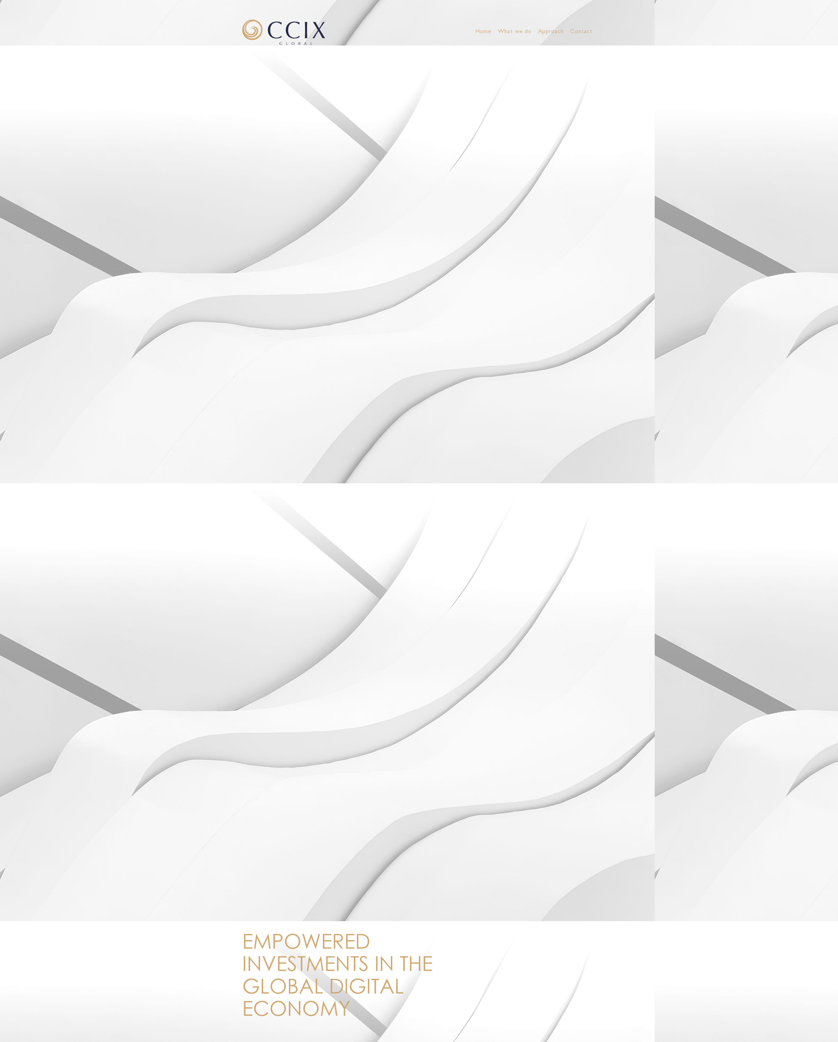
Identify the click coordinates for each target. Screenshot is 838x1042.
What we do (515, 32)
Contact (581, 32)
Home (483, 32)
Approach (551, 32)
